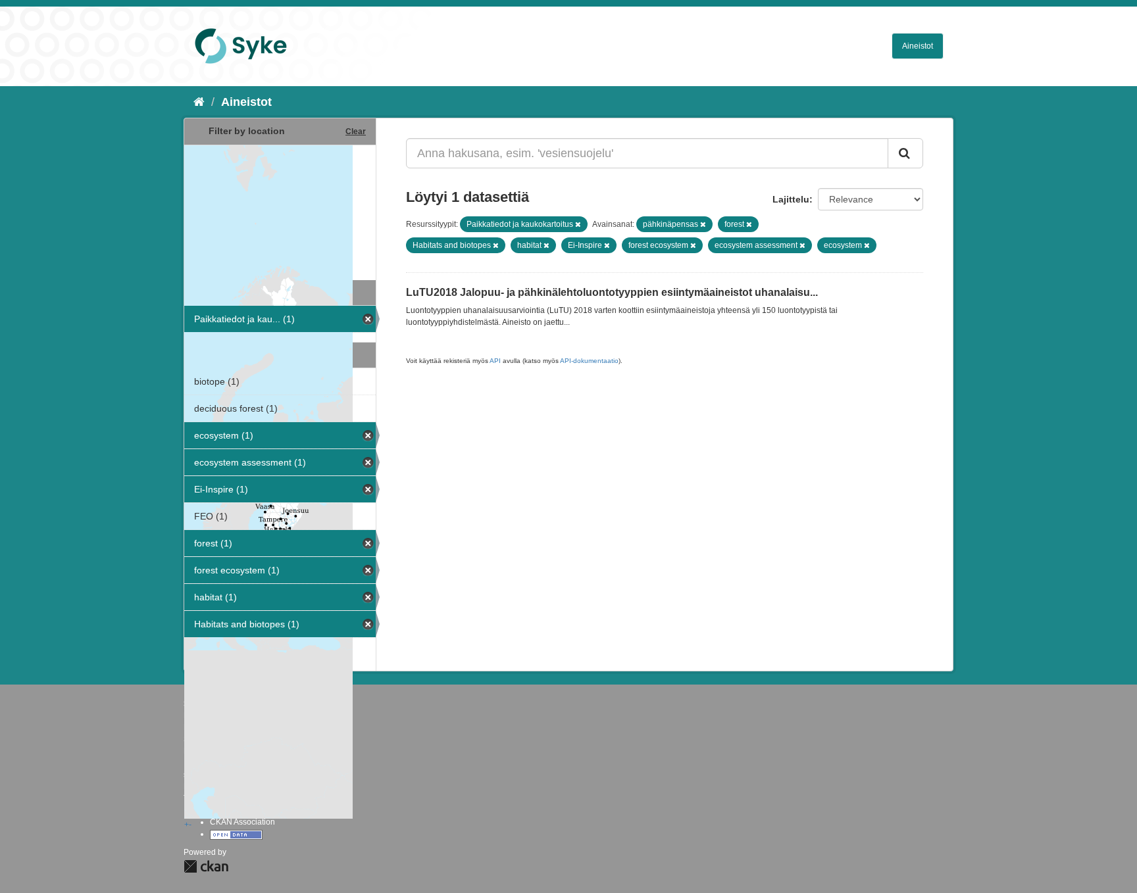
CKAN (206, 866)
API (495, 360)
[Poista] (578, 224)
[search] (905, 153)
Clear (355, 131)
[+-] (280, 211)
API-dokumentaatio (589, 360)
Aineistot (917, 46)
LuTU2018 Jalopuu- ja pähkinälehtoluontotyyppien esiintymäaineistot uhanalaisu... (612, 292)
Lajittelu (790, 199)
